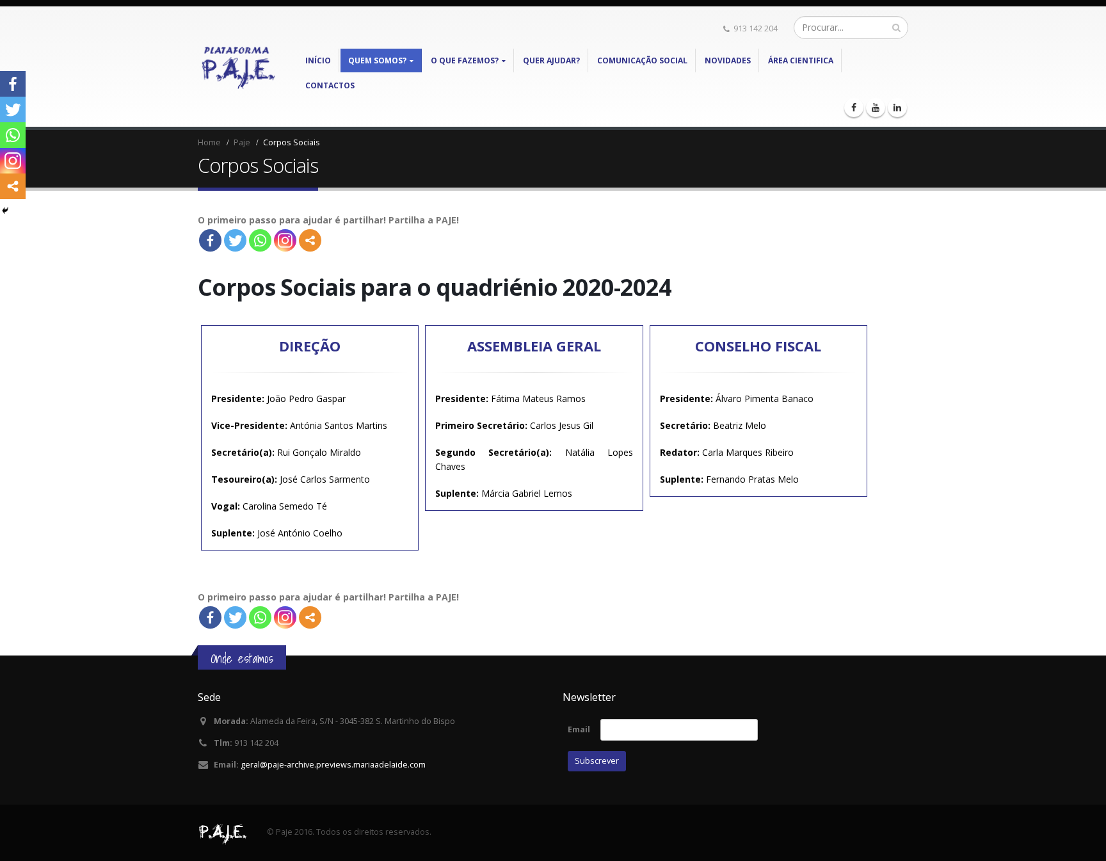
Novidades (728, 60)
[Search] (896, 27)
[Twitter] (235, 240)
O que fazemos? (465, 60)
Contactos (330, 85)
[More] (310, 240)
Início (318, 60)
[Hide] (5, 210)
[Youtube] (875, 107)
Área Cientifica (800, 60)
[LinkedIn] (897, 107)
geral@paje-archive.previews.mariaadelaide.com (333, 764)
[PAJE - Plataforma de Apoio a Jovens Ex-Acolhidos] (238, 67)
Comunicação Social (642, 60)
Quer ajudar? (551, 60)
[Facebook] (853, 107)
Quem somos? (377, 60)
